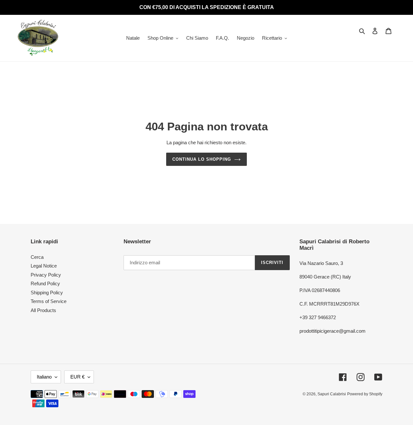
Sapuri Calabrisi (331, 394)
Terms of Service (48, 301)
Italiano (44, 376)
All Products (43, 310)
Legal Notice (44, 265)
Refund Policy (45, 283)
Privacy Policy (46, 275)
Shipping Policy (47, 292)
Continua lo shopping (201, 159)
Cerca (37, 257)
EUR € (77, 376)
